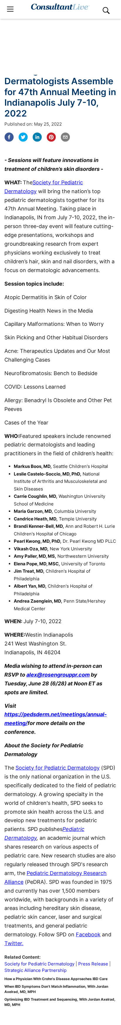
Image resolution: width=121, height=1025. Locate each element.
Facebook (88, 934)
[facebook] (9, 137)
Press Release (93, 964)
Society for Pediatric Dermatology (58, 768)
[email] (65, 137)
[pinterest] (51, 137)
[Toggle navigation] (10, 9)
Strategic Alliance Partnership (35, 970)
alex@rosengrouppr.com (58, 675)
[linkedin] (37, 137)
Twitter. (13, 943)
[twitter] (23, 137)
